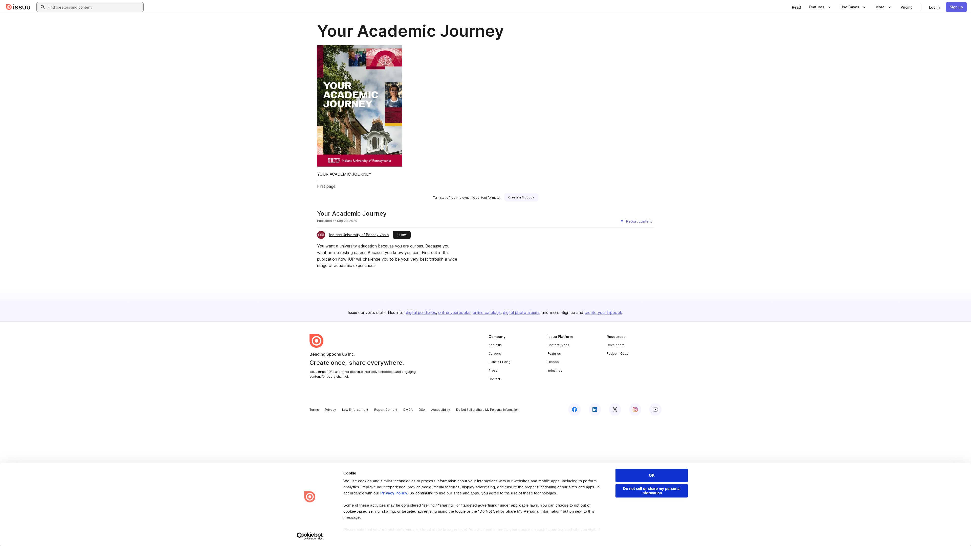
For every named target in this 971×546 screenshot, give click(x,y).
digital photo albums (521, 312)
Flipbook (554, 362)
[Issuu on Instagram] (635, 409)
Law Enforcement (355, 410)
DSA (422, 410)
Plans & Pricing (500, 362)
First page (326, 186)
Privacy (330, 410)
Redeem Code (618, 353)
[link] (796, 7)
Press (493, 370)
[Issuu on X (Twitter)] (615, 409)
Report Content (385, 410)
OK (652, 475)
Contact (494, 379)
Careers (495, 353)
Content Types (558, 345)
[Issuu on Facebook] (574, 409)
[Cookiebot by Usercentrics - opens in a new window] (310, 536)
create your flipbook (603, 312)
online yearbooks (454, 312)
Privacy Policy (393, 493)
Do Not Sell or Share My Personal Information (487, 410)
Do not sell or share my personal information (651, 490)
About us (495, 345)
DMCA (408, 410)
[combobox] (94, 7)
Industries (554, 370)
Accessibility (440, 410)
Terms (314, 410)
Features (554, 353)
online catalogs (487, 312)
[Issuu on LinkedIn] (595, 409)
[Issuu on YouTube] (655, 409)
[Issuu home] (18, 7)
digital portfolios (421, 312)
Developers (616, 345)
